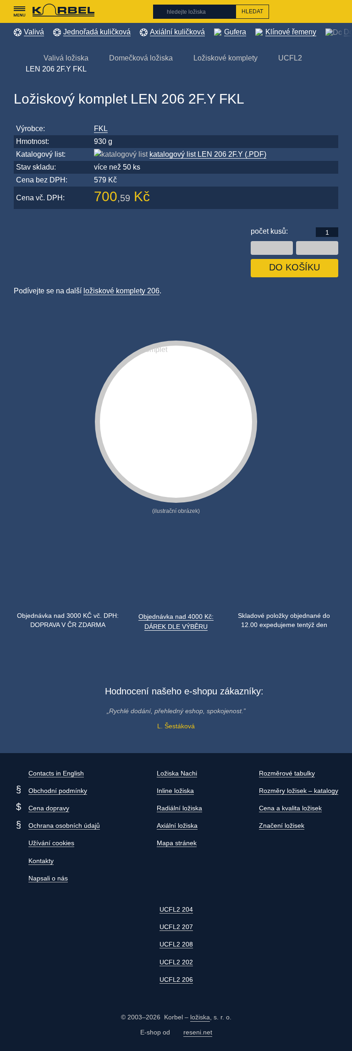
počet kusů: (269, 231)
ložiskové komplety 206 (121, 291)
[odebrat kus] (272, 248)
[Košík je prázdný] (333, 11)
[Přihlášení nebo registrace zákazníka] (315, 11)
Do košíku (294, 267)
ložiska (200, 1017)
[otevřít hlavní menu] (19, 11)
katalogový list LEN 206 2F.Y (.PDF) (207, 154)
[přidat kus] (317, 248)
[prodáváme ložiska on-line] (63, 11)
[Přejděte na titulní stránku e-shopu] (18, 57)
